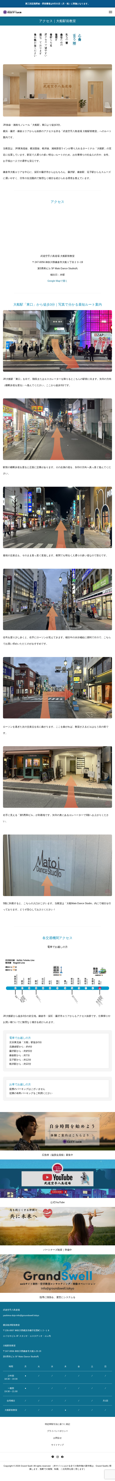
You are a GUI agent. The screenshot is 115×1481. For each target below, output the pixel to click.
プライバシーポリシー (57, 1431)
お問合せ (57, 1438)
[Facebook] (62, 1456)
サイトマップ (57, 1445)
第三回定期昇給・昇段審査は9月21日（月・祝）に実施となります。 (57, 3)
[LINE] (52, 1456)
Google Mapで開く (57, 281)
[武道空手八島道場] (12, 12)
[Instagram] (57, 1456)
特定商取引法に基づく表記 (57, 1424)
